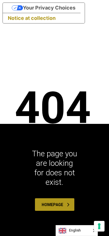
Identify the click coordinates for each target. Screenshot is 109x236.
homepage (52, 204)
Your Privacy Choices (49, 8)
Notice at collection (32, 18)
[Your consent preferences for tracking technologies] (99, 226)
